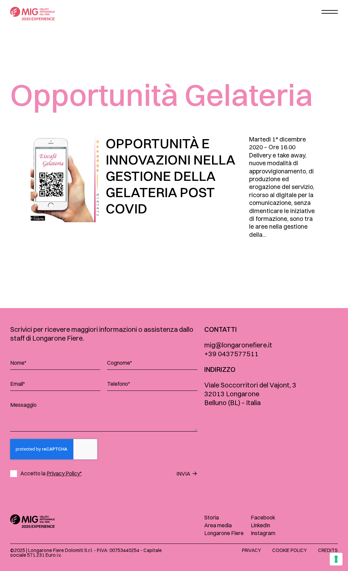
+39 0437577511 (231, 353)
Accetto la (51, 473)
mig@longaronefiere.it (238, 345)
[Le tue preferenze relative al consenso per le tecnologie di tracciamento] (336, 559)
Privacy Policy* (64, 473)
